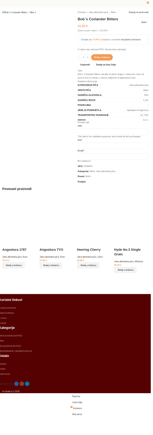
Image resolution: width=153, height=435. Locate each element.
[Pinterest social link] (95, 182)
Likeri (100, 257)
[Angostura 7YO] (57, 217)
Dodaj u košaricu (102, 57)
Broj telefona (84, 161)
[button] (13, 265)
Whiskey (139, 261)
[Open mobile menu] (3, 4)
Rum (62, 257)
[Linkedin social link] (99, 182)
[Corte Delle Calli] (93, 285)
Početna (82, 12)
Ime (80, 140)
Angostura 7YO (51, 249)
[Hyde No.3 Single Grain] (131, 217)
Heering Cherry (89, 249)
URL (80, 126)
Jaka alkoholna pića (98, 12)
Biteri (113, 12)
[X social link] (91, 182)
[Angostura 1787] (19, 217)
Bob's (144, 22)
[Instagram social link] (22, 384)
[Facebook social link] (88, 182)
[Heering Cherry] (94, 217)
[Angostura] (57, 285)
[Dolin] (130, 285)
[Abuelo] (20, 285)
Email (81, 150)
